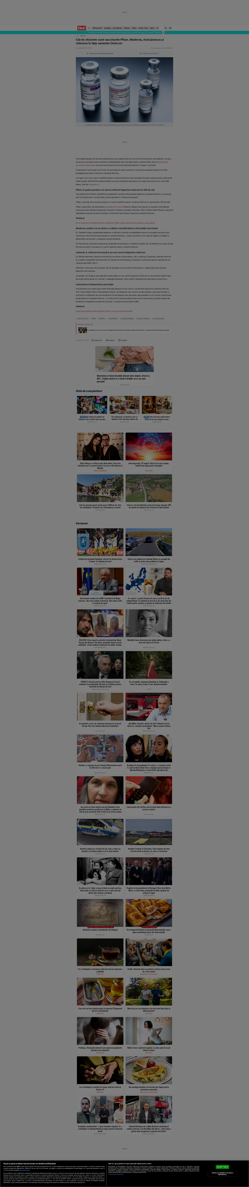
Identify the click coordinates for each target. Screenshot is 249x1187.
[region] (124, 1173)
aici (51, 1179)
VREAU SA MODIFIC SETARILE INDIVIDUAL (222, 1173)
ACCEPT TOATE (222, 1167)
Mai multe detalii (25, 1170)
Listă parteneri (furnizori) (116, 1174)
